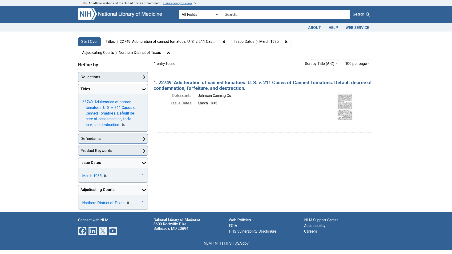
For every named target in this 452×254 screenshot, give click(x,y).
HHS (228, 243)
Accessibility (315, 225)
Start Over (89, 41)
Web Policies (240, 220)
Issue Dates (91, 162)
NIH (218, 243)
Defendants (91, 138)
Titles (85, 89)
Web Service (357, 27)
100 (356, 63)
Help (333, 27)
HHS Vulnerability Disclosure (252, 231)
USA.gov (242, 243)
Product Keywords (96, 150)
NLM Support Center (321, 220)
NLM (208, 243)
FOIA (233, 225)
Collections (90, 77)
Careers (310, 231)
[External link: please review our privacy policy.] (82, 230)
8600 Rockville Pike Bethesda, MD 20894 (170, 226)
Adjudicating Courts (98, 189)
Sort (319, 63)
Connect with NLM (93, 220)
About (314, 27)
